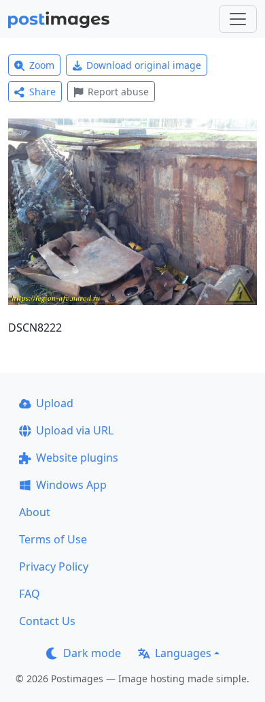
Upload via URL (74, 430)
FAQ (29, 593)
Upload (54, 403)
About (34, 512)
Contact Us (47, 620)
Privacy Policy (53, 566)
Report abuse (118, 91)
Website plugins (77, 457)
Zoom (41, 65)
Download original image (143, 65)
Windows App (71, 484)
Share (42, 91)
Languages (183, 652)
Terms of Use (53, 539)
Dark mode (92, 652)
